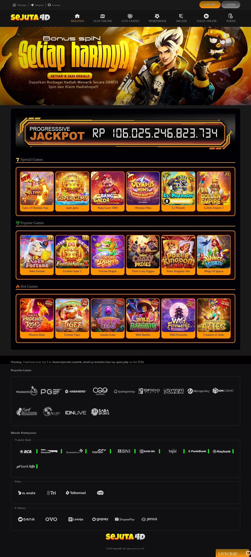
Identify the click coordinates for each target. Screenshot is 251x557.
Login (230, 4)
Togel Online (206, 21)
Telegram (39, 5)
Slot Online (103, 21)
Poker (231, 21)
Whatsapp (21, 5)
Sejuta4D (117, 548)
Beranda (77, 21)
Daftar (210, 4)
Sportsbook (157, 21)
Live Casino (130, 21)
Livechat (56, 5)
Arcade (181, 21)
